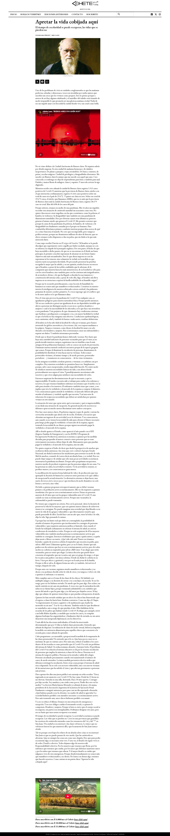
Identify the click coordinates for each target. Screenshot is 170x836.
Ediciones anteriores (56, 14)
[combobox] (124, 14)
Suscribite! (92, 14)
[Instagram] (160, 14)
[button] (37, 82)
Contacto (77, 14)
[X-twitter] (156, 14)
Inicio (13, 14)
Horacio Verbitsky (30, 14)
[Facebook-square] (152, 14)
